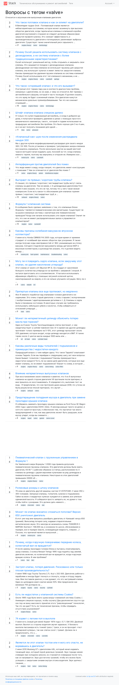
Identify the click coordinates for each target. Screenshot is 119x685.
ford (29, 666)
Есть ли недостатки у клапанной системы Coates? (44, 594)
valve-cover (50, 418)
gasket (42, 418)
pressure (35, 130)
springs (56, 79)
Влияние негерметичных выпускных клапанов (42, 373)
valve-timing (49, 366)
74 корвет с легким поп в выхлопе (35, 618)
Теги (71, 3)
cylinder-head (42, 339)
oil (22, 339)
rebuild (29, 285)
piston (41, 173)
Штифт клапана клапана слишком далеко (39, 112)
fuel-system (34, 254)
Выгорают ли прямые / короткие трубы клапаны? (43, 180)
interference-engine (51, 173)
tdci (32, 560)
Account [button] (109, 3)
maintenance (45, 254)
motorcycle (25, 157)
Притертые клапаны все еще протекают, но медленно (46, 291)
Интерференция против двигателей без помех (42, 164)
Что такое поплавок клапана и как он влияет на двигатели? (49, 22)
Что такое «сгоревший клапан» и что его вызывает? (45, 85)
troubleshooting (56, 254)
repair (29, 418)
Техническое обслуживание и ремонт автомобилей (43, 3)
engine (24, 79)
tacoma (42, 588)
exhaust (24, 197)
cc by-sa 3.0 (91, 676)
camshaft (49, 79)
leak (22, 311)
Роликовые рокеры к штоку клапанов (36, 487)
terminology (43, 45)
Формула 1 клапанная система (32, 204)
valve (35, 45)
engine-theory (26, 45)
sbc (43, 505)
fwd (28, 560)
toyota (30, 588)
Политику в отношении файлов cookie (19, 679)
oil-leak (27, 339)
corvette (45, 636)
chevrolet (31, 505)
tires (22, 130)
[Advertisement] (45, 439)
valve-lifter (59, 366)
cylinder (49, 588)
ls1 (34, 285)
